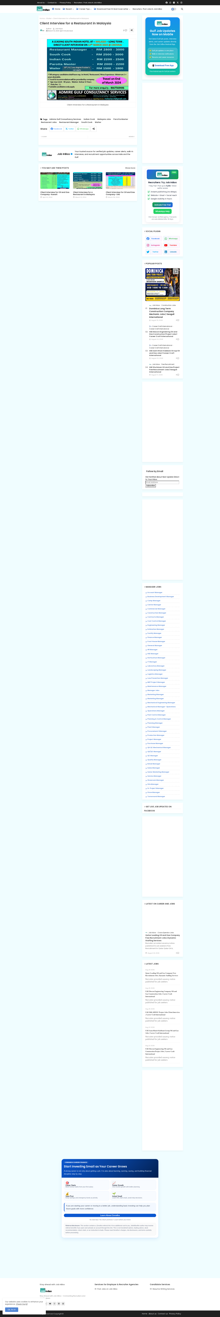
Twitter (71, 129)
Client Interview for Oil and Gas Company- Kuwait (54, 193)
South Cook (86, 122)
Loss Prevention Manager (157, 678)
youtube (173, 245)
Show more (130, 168)
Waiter (49, 18)
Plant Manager (153, 727)
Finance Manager (154, 637)
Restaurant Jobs (49, 122)
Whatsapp (84, 129)
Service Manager (154, 776)
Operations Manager (156, 711)
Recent (68, 9)
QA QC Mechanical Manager (159, 748)
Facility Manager (154, 633)
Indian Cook (89, 119)
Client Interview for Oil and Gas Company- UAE (120, 193)
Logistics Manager (155, 674)
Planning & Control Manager (159, 719)
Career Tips (84, 9)
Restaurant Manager (69, 122)
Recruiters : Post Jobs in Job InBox (88, 2)
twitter (155, 252)
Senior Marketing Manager (158, 772)
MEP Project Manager (156, 682)
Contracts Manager (155, 617)
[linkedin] (58, 1303)
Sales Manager (153, 768)
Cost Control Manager (156, 621)
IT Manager (152, 662)
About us (152, 1314)
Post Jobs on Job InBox (107, 1289)
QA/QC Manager (154, 752)
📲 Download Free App (163, 65)
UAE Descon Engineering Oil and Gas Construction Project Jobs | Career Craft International (163, 334)
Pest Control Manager (156, 715)
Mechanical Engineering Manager (161, 703)
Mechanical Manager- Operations (161, 707)
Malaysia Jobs (104, 119)
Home (57, 9)
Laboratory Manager (155, 666)
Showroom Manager (155, 780)
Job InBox (63, 154)
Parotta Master (120, 119)
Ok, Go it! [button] (12, 1309)
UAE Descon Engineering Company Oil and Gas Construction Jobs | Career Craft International (161, 993)
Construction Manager (156, 613)
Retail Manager (153, 764)
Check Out (21, 1304)
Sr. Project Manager (155, 788)
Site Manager (153, 784)
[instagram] (181, 2)
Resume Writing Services (164, 1289)
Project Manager (154, 739)
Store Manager (153, 792)
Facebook (58, 129)
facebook (155, 238)
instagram (155, 245)
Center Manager (154, 605)
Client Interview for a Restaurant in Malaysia (84, 193)
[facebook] (166, 2)
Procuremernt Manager (157, 731)
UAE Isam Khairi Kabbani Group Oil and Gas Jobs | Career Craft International (164, 353)
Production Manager (155, 735)
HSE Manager (152, 654)
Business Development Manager (160, 597)
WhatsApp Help (162, 211)
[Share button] (94, 129)
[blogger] (63, 1303)
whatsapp (173, 238)
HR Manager (152, 650)
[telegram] (174, 2)
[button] (182, 9)
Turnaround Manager (156, 796)
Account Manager (154, 593)
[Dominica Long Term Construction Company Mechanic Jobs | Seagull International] (162, 284)
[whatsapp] (170, 2)
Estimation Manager (155, 629)
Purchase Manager (155, 743)
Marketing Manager (155, 694)
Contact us (52, 2)
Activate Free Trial (162, 205)
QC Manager (152, 756)
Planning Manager (155, 723)
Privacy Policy (65, 2)
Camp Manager (153, 601)
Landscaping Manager (156, 670)
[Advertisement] (87, 224)
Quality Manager (154, 760)
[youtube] (50, 1303)
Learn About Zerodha (110, 1215)
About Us (41, 2)
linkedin (173, 252)
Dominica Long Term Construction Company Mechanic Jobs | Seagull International (161, 313)
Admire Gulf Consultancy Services (65, 119)
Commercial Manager (156, 609)
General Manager (154, 646)
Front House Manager (156, 641)
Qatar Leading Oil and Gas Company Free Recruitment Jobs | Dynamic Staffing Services (162, 938)
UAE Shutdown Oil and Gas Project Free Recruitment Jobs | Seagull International (164, 369)
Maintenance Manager (156, 686)
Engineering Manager (156, 625)
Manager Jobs (153, 690)
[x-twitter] (177, 2)
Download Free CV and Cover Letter (112, 9)
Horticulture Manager (156, 658)
